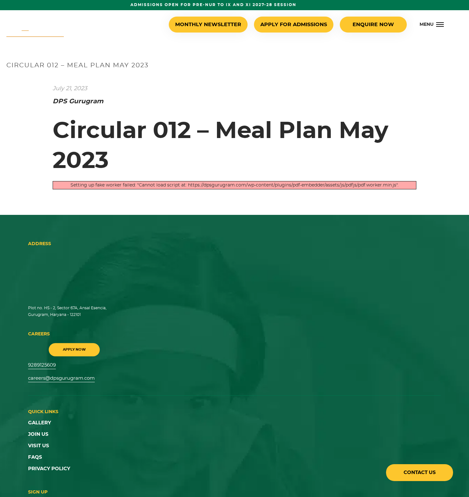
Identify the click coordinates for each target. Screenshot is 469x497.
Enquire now (374, 24)
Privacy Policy (47, 464)
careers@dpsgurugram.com (59, 377)
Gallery (38, 421)
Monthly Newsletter (225, 24)
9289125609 (41, 364)
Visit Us (38, 443)
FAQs (34, 453)
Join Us (37, 432)
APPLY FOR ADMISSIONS (301, 24)
